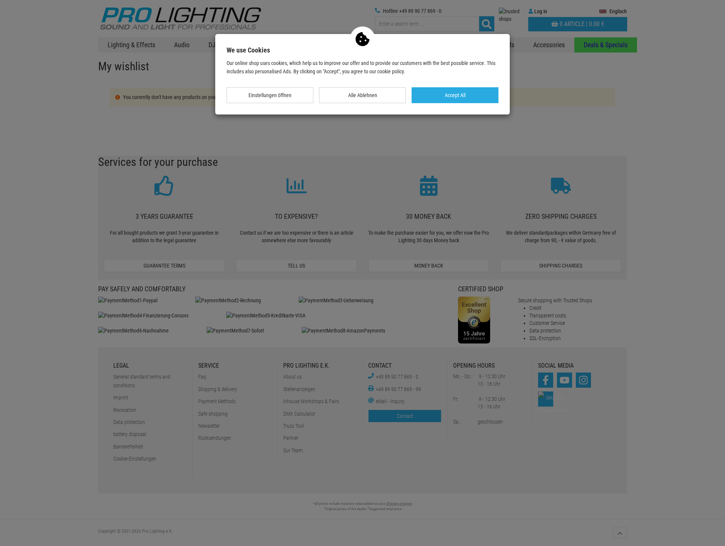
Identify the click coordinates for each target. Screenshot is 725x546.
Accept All (455, 95)
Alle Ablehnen (362, 95)
